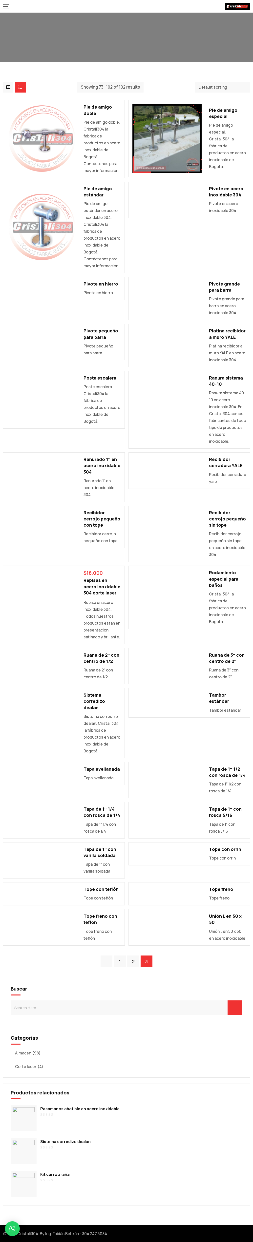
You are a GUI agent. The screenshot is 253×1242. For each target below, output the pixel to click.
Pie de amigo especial (223, 113)
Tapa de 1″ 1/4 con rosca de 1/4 (102, 812)
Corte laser (25, 1066)
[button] (12, 1228)
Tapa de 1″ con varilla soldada (100, 852)
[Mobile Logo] (237, 6)
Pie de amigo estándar (98, 192)
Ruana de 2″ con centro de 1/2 (101, 658)
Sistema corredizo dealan (94, 701)
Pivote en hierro (101, 284)
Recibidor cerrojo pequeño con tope (102, 519)
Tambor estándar (219, 698)
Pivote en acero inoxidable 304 (226, 192)
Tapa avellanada (102, 769)
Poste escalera (100, 378)
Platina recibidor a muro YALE (227, 334)
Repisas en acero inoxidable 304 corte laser (102, 586)
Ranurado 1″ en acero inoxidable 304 (102, 465)
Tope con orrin (225, 849)
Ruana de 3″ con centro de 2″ (227, 658)
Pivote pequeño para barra (101, 334)
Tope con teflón (101, 889)
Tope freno (221, 889)
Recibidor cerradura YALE (225, 462)
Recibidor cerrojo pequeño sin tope (227, 519)
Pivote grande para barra (224, 287)
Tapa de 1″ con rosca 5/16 (225, 812)
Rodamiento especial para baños (223, 579)
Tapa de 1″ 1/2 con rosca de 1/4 (227, 772)
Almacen (23, 1053)
